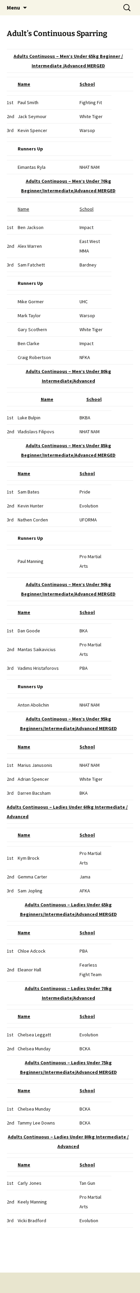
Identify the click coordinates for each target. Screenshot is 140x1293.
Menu (13, 7)
